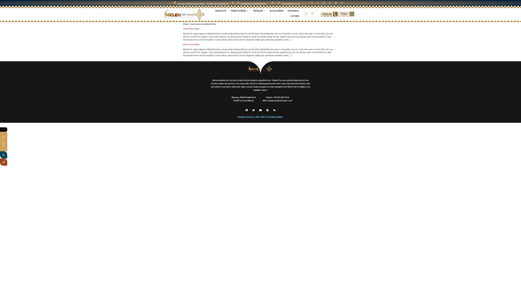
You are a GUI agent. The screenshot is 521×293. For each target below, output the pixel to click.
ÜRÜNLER (258, 10)
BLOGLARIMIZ (277, 10)
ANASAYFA (220, 10)
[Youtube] (260, 110)
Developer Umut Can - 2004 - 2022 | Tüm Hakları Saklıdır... (260, 117)
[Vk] (274, 110)
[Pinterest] (267, 110)
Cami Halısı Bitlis (191, 28)
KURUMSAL (293, 10)
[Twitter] (253, 110)
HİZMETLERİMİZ (238, 10)
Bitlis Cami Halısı (191, 44)
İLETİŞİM (295, 16)
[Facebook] (246, 110)
